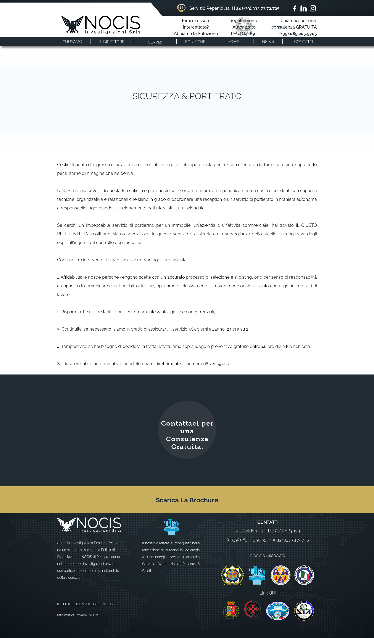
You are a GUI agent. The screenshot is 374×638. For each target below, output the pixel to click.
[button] (155, 41)
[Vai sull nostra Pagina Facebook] (294, 8)
